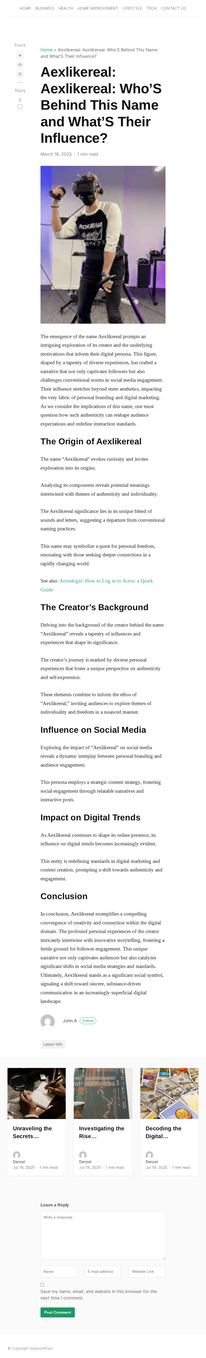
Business (44, 8)
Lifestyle (132, 8)
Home (25, 8)
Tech (152, 8)
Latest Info (52, 1044)
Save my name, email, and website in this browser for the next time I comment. (99, 1294)
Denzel (19, 1161)
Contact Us (173, 8)
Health (66, 8)
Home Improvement (98, 8)
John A (78, 1020)
